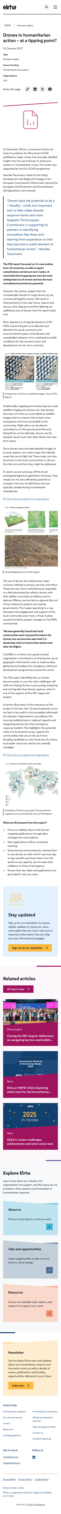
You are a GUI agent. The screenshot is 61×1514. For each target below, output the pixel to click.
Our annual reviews (12, 1417)
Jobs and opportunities (44, 1426)
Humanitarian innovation (45, 1411)
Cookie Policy (42, 1479)
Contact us (38, 1432)
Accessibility (9, 1479)
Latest (7, 25)
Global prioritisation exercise (43, 1419)
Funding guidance (12, 1435)
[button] (54, 7)
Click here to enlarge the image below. (27, 498)
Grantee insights (25, 25)
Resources (8, 1429)
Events (6, 1423)
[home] (9, 7)
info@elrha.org (10, 1456)
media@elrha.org (11, 1462)
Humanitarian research (14, 1411)
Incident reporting (42, 1438)
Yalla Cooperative (36, 1504)
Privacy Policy (25, 1479)
